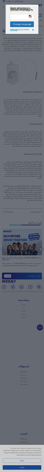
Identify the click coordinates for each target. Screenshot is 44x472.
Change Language (22, 24)
